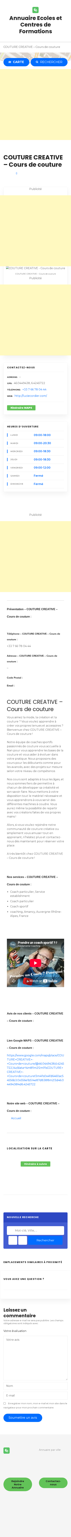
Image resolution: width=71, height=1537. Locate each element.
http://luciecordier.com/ (30, 395)
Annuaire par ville (50, 1449)
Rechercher (45, 1240)
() (16, 173)
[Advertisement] (35, 104)
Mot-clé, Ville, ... (11, 1230)
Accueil (16, 1118)
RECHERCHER (50, 62)
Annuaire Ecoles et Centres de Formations (35, 24)
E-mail (10, 1395)
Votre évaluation (15, 1331)
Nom (9, 1386)
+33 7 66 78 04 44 (34, 389)
